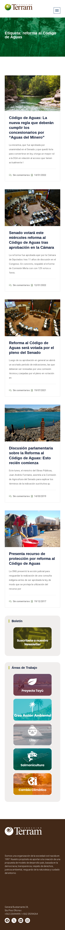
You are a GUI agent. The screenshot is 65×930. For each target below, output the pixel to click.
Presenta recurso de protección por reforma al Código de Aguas (32, 559)
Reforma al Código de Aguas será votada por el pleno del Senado (31, 348)
